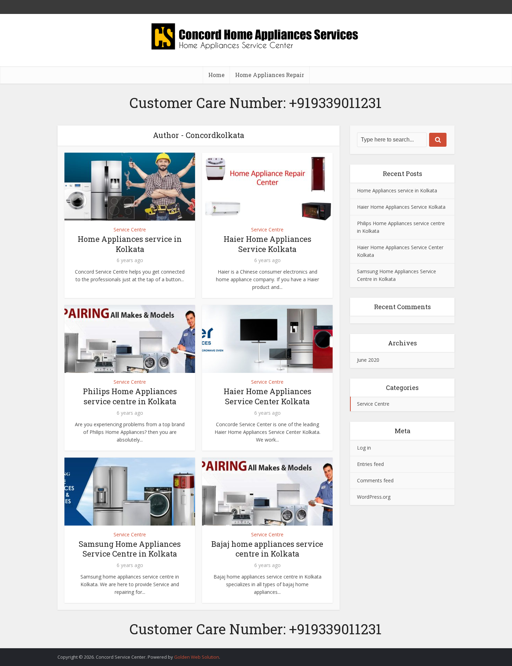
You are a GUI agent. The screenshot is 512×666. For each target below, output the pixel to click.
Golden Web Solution (196, 657)
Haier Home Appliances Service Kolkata (267, 244)
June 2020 (368, 360)
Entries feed (370, 464)
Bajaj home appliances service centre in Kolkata (267, 549)
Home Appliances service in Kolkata (130, 244)
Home (216, 74)
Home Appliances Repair (269, 74)
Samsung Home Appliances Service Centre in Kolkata (130, 549)
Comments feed (375, 480)
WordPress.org (373, 496)
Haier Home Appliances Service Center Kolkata (267, 396)
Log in (364, 447)
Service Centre (130, 229)
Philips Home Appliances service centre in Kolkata (130, 396)
